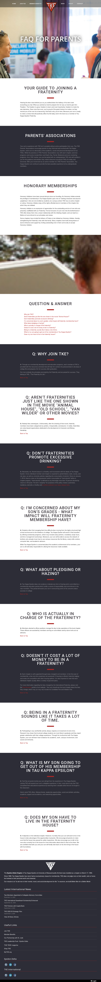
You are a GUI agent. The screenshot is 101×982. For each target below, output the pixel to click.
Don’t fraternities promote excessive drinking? (38, 319)
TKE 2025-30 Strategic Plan (13, 911)
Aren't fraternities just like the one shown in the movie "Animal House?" (46, 316)
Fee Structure (26, 687)
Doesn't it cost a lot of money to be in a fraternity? (40, 327)
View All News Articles (11, 917)
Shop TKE (7, 948)
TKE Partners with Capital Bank (14, 906)
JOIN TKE (23, 3)
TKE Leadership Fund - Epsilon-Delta (16, 941)
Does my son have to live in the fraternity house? (39, 334)
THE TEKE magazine (11, 945)
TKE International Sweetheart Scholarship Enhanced (21, 900)
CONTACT (80, 3)
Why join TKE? (29, 314)
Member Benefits (9, 934)
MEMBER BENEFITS (35, 3)
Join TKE (7, 931)
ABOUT (71, 3)
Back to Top (24, 377)
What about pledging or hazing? (34, 323)
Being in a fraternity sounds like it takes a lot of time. (40, 330)
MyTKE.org (8, 952)
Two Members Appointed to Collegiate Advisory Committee (23, 895)
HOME (14, 3)
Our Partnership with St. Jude (13, 938)
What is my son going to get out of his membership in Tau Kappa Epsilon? (47, 332)
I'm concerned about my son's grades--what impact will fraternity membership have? (51, 321)
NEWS (63, 3)
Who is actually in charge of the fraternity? (37, 325)
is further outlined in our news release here (55, 485)
